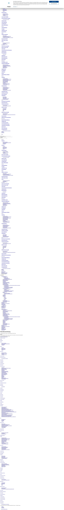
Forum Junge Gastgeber (5, 154)
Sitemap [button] (1, 339)
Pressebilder (3, 420)
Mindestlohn (4, 295)
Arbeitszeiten (3, 367)
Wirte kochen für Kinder (4, 426)
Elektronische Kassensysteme (6, 282)
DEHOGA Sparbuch (5, 67)
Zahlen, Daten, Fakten (5, 40)
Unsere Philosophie (4, 22)
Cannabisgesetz (4, 281)
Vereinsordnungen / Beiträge (5, 74)
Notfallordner (3, 55)
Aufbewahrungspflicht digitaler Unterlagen (7, 279)
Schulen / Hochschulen (5, 81)
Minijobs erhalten (5, 35)
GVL (4, 299)
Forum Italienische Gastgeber (6, 19)
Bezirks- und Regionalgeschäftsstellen (7, 142)
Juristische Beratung (5, 89)
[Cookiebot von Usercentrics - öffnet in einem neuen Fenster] (9, 6)
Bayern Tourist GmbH (5, 113)
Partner (2, 237)
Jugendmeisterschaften (4, 441)
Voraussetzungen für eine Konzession (7, 187)
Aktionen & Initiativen (5, 34)
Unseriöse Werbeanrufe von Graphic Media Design (7, 413)
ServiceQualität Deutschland (5, 261)
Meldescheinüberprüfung (4, 408)
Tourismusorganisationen (5, 241)
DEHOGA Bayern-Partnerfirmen (6, 117)
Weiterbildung (4, 95)
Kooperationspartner (4, 102)
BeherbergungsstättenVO (5, 280)
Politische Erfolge (4, 158)
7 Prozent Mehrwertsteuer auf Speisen (7, 36)
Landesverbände (4, 108)
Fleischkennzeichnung (6, 286)
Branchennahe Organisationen (6, 101)
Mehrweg (4, 292)
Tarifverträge (3, 48)
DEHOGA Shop (4, 205)
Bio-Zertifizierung (6, 317)
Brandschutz (4, 312)
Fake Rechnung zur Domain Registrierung (6, 410)
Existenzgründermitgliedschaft (6, 87)
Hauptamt (3, 140)
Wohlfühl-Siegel (4, 121)
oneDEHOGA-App (4, 30)
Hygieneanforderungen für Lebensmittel (8, 318)
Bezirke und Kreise (5, 147)
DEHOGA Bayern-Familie (5, 112)
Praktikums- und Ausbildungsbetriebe (7, 80)
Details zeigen (15, 6)
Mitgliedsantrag (4, 206)
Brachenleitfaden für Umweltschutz (6, 268)
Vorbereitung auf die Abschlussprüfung (6, 438)
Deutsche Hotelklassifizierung (6, 257)
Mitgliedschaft (3, 198)
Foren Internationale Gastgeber (6, 18)
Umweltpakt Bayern (4, 129)
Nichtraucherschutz (5, 300)
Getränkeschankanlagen (5, 315)
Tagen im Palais (3, 457)
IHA (3, 110)
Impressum (3, 269)
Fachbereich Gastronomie (5, 14)
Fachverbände (4, 109)
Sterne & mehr (3, 118)
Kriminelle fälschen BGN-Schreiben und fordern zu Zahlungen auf (9, 416)
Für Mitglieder (4, 70)
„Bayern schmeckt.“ (5, 221)
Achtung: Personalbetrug (4, 414)
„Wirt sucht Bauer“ (4, 427)
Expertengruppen (4, 12)
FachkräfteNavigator (4, 91)
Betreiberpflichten (4, 52)
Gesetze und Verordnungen (5, 183)
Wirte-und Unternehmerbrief (6, 98)
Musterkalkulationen (4, 58)
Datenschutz (3, 132)
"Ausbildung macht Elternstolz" (6, 84)
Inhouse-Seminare (5, 97)
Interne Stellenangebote (5, 162)
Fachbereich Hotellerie (5, 151)
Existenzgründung (4, 223)
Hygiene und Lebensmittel (5, 284)
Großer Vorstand (4, 9)
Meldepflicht (4, 321)
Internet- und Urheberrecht (6, 288)
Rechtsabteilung (4, 143)
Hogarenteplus (4, 59)
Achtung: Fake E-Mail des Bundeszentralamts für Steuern (8, 411)
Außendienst (3, 209)
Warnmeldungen (4, 31)
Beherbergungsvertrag (5, 311)
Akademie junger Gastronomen (6, 83)
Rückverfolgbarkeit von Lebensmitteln (8, 287)
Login (2, 134)
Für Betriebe (4, 82)
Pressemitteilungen (4, 419)
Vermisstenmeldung (4, 407)
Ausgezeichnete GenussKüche (6, 125)
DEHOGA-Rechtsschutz (5, 202)
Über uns (3, 139)
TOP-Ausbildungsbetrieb (5, 79)
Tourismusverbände (5, 105)
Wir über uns (1, 340)
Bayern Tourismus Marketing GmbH (7, 243)
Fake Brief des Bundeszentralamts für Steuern (6, 409)
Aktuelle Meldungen (4, 27)
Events (2, 41)
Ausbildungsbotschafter (5, 15)
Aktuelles (3, 26)
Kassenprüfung (4, 305)
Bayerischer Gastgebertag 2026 (6, 180)
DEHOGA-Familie (4, 107)
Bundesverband (4, 246)
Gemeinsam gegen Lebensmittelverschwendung (8, 37)
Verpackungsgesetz (5, 301)
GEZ (4, 297)
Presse (2, 170)
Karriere (2, 213)
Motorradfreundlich (4, 265)
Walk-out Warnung (4, 412)
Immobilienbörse (4, 66)
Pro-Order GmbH (5, 251)
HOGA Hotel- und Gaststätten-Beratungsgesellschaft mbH (9, 114)
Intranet (4, 11)
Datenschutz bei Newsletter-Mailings (8, 291)
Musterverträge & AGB (5, 47)
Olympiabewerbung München (6, 174)
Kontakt (2, 131)
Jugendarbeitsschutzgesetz (7, 278)
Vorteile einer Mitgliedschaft (5, 63)
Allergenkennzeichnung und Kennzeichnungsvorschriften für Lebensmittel (12, 285)
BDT (3, 248)
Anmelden (1, 137)
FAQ (4, 294)
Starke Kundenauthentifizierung (5, 378)
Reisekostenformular (4, 56)
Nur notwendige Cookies (54, 3)
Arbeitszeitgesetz (6, 277)
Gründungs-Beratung (5, 226)
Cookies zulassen (54, 1)
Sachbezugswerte (4, 51)
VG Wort (5, 298)
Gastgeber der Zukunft (5, 92)
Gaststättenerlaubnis (5, 283)
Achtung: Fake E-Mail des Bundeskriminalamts (7, 415)
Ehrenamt (3, 145)
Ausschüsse (4, 152)
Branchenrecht (3, 44)
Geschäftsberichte (4, 23)
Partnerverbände (4, 253)
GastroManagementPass (5, 122)
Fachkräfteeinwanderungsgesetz (6, 314)
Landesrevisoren (4, 10)
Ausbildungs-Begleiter (5, 78)
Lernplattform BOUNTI (5, 99)
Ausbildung (3, 77)
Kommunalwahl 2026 (5, 176)
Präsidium (4, 146)
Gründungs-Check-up (4, 446)
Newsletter (3, 166)
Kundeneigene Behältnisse (7, 293)
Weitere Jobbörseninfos (5, 218)
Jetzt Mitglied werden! (5, 62)
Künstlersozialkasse (5, 320)
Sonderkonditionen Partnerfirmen (6, 65)
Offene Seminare (4, 234)
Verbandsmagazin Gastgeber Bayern (7, 203)
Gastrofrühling (4, 43)
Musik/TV (4, 296)
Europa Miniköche (4, 94)
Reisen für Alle (4, 126)
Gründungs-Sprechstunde (5, 88)
